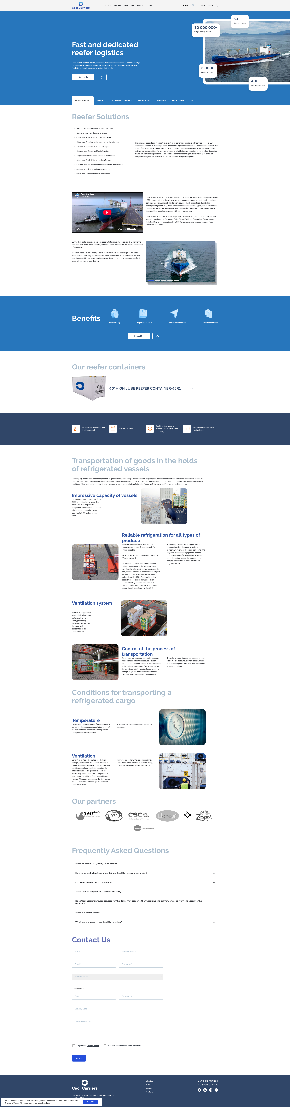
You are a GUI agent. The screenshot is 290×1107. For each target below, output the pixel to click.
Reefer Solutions (83, 100)
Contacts (149, 5)
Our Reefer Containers (121, 100)
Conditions (161, 100)
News (126, 5)
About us (108, 5)
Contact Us (83, 77)
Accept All (90, 1102)
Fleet (132, 5)
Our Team (117, 5)
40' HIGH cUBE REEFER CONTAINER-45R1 (145, 388)
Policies (140, 5)
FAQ (192, 100)
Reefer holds (144, 100)
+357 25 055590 (208, 1081)
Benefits (101, 100)
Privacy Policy (93, 1046)
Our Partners (178, 100)
